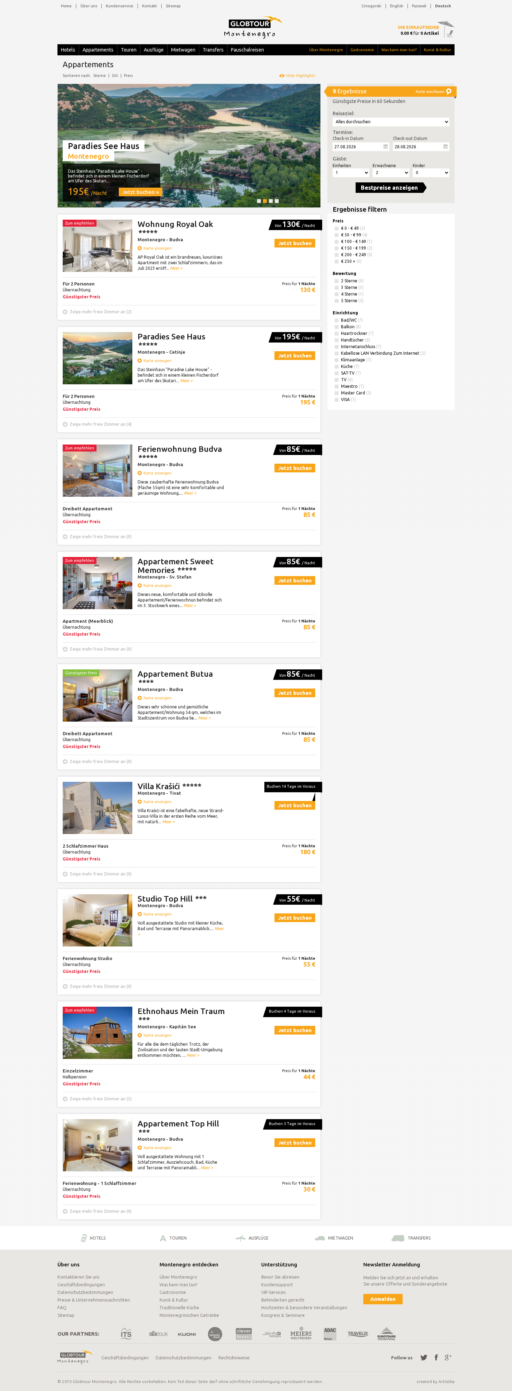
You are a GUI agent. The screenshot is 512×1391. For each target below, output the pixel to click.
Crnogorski (371, 6)
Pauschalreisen (247, 50)
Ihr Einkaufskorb (418, 27)
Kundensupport (277, 1284)
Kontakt (149, 6)
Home (66, 6)
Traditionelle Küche (179, 1307)
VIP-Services (273, 1292)
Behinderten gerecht (282, 1299)
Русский (419, 6)
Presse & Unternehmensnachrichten (93, 1299)
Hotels (68, 50)
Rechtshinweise (234, 1357)
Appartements (98, 50)
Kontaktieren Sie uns (78, 1276)
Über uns (88, 6)
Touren (129, 50)
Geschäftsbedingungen (81, 1284)
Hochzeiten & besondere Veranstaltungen (304, 1307)
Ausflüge (154, 50)
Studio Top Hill (172, 898)
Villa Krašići (169, 786)
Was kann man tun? (399, 50)
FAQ (62, 1307)
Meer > (176, 268)
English (396, 6)
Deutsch (443, 6)
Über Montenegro (326, 50)
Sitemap (173, 6)
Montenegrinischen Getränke (189, 1315)
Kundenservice (119, 6)
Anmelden (383, 1299)
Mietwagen (183, 50)
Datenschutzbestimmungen (85, 1292)
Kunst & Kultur (437, 50)
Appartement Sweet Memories (176, 565)
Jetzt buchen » (140, 192)
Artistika (447, 1381)
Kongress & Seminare (283, 1315)
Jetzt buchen (295, 243)
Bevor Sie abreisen (280, 1276)
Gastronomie (362, 50)
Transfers (213, 50)
